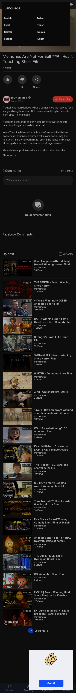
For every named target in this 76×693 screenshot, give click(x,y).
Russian (41, 32)
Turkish (40, 39)
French (40, 25)
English (7, 18)
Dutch (7, 25)
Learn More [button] (59, 675)
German (8, 32)
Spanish (8, 39)
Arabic (40, 18)
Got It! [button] (51, 683)
